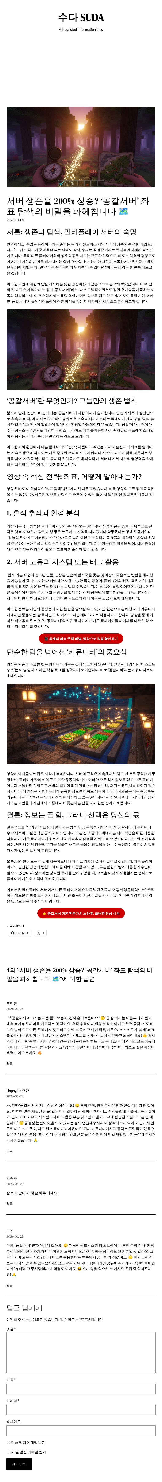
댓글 (11, 1329)
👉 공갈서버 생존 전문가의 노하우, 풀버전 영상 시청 (81, 913)
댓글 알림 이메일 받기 (28, 1442)
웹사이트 (13, 1421)
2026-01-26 (15, 1096)
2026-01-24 (15, 1009)
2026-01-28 (15, 1184)
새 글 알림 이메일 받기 (28, 1452)
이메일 (12, 1400)
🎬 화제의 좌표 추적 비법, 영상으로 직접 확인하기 (81, 638)
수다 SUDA (81, 17)
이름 (11, 1379)
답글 (9, 1063)
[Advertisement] (81, 77)
